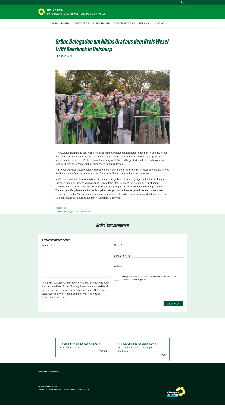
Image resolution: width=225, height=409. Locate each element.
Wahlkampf (86, 211)
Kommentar (48, 245)
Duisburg (76, 211)
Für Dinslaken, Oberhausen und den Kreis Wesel (76, 13)
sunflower (58, 389)
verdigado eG (83, 389)
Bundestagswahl (63, 211)
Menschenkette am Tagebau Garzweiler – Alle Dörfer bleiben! (83, 347)
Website (118, 266)
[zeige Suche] (182, 2)
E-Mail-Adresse (123, 255)
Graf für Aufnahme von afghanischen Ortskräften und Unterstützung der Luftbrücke (141, 349)
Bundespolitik (61, 208)
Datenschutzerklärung (53, 297)
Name (118, 245)
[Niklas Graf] (41, 11)
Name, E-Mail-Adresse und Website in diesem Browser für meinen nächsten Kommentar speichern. (148, 278)
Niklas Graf (55, 10)
